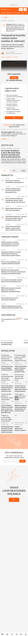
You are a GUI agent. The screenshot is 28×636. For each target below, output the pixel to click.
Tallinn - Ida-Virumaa (7, 340)
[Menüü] (2, 634)
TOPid (22, 13)
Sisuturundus (8, 148)
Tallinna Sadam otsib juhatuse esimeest (20, 428)
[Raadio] (12, 634)
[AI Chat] (21, 634)
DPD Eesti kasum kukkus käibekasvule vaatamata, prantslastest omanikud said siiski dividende (13, 271)
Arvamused (16, 13)
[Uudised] (7, 634)
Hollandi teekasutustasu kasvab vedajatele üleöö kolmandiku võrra (13, 190)
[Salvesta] (26, 178)
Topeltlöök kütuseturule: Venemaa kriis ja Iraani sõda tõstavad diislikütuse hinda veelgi (16, 218)
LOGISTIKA (3, 20)
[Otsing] (16, 634)
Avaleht (3, 13)
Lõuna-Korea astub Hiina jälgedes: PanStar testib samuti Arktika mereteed (13, 228)
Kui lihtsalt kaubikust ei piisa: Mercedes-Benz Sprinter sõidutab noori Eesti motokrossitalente (11, 154)
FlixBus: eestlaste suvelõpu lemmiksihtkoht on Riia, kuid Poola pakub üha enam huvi (10, 243)
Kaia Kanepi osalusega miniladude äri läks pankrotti (7, 368)
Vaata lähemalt (8, 125)
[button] (10, 461)
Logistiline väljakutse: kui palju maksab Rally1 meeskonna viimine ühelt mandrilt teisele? (11, 253)
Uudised (7, 178)
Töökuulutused (19, 422)
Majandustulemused (7, 267)
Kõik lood (9, 13)
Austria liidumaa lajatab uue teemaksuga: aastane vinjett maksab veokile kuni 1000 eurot (15, 200)
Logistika (3, 139)
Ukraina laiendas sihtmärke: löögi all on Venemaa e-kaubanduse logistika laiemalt (11, 289)
